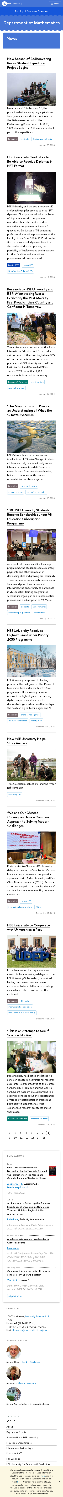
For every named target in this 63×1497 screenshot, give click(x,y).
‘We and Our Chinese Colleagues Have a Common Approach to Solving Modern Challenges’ (28, 819)
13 (32, 1137)
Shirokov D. (13, 1247)
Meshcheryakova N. (17, 1187)
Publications (15, 1155)
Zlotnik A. (12, 1280)
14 (38, 1137)
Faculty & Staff (14, 1453)
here (43, 1476)
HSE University (14, 3)
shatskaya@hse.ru (41, 1330)
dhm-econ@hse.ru (21, 1330)
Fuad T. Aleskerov (31, 1361)
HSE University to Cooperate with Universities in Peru (28, 927)
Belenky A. (12, 1219)
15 (44, 1137)
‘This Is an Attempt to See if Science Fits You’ (28, 1032)
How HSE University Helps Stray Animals (26, 740)
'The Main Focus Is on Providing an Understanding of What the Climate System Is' (29, 410)
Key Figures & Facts (16, 1432)
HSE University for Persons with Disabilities (28, 1464)
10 (15, 1137)
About (10, 1421)
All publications (15, 1296)
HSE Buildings (13, 1458)
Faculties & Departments (19, 1442)
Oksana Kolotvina (27, 1382)
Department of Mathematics (31, 23)
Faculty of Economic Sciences (31, 11)
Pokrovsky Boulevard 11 (37, 1316)
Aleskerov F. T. (15, 1183)
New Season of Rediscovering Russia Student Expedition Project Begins (29, 63)
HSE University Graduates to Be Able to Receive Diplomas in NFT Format (29, 161)
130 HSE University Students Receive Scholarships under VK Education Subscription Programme (29, 516)
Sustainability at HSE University (22, 1437)
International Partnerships (19, 1448)
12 (27, 1137)
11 (21, 1137)
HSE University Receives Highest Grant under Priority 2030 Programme (27, 634)
